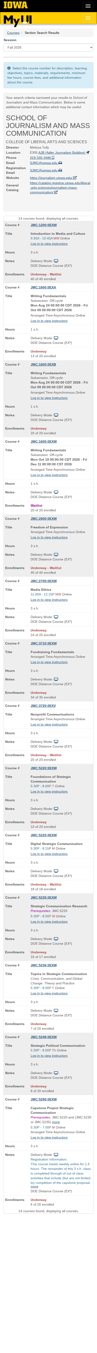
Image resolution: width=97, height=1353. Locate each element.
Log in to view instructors (49, 244)
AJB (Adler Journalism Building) (62, 152)
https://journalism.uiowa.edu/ (51, 178)
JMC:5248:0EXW (44, 1037)
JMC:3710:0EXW (44, 643)
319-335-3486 (41, 158)
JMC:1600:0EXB (43, 364)
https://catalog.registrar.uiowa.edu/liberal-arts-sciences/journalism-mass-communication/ (60, 187)
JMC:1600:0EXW (44, 441)
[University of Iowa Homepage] (15, 5)
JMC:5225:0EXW (44, 835)
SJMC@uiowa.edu (44, 163)
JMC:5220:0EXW (44, 768)
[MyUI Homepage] (17, 19)
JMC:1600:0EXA (43, 287)
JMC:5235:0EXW (44, 897)
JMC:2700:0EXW (44, 581)
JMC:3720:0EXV (43, 706)
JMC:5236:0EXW (44, 965)
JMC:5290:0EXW (44, 1099)
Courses (13, 33)
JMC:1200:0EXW (44, 225)
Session (10, 40)
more (56, 1122)
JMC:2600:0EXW (44, 518)
